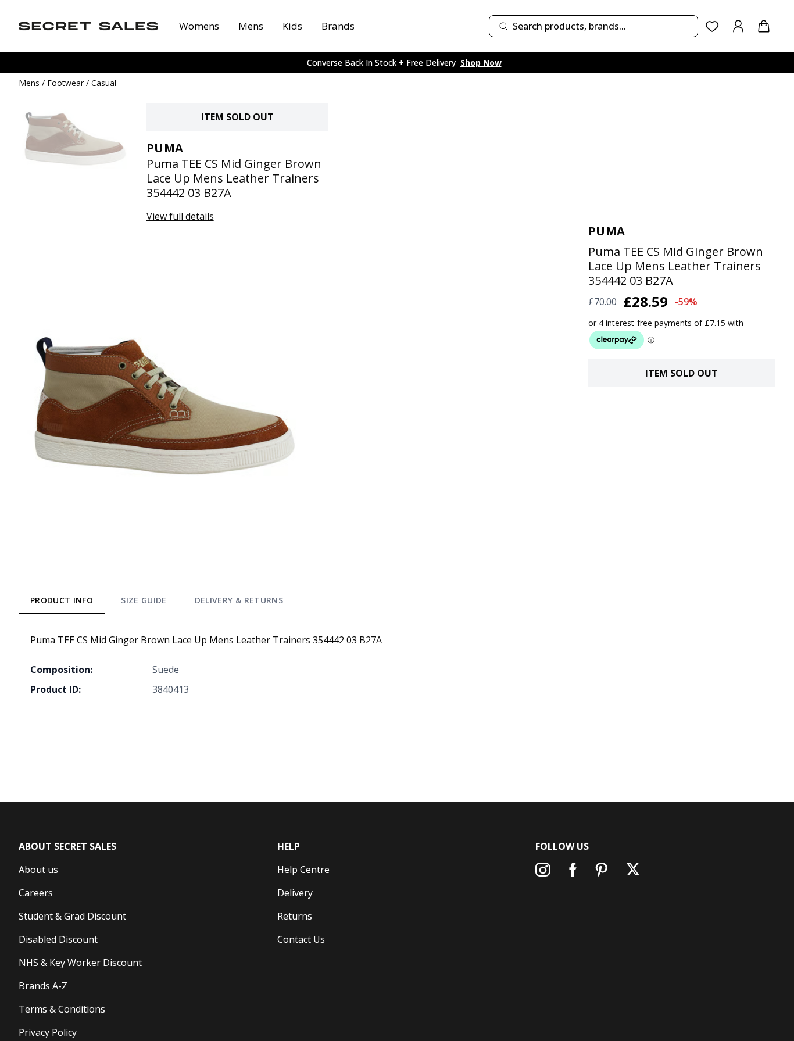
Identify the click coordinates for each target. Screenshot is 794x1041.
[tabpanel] (397, 664)
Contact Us (301, 939)
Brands (338, 26)
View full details (180, 216)
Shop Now (481, 62)
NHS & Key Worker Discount (80, 962)
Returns (294, 916)
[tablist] (157, 602)
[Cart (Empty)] (763, 26)
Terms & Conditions (62, 1009)
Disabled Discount (58, 939)
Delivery (295, 892)
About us (38, 869)
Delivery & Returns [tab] (239, 600)
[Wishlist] (712, 26)
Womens (199, 26)
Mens (250, 26)
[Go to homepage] (88, 26)
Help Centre (303, 869)
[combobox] (593, 26)
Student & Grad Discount (72, 916)
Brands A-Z (43, 985)
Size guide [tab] (144, 600)
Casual (103, 82)
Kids (292, 26)
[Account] (738, 26)
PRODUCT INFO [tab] (61, 600)
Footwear (65, 82)
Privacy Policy (48, 1032)
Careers (36, 892)
